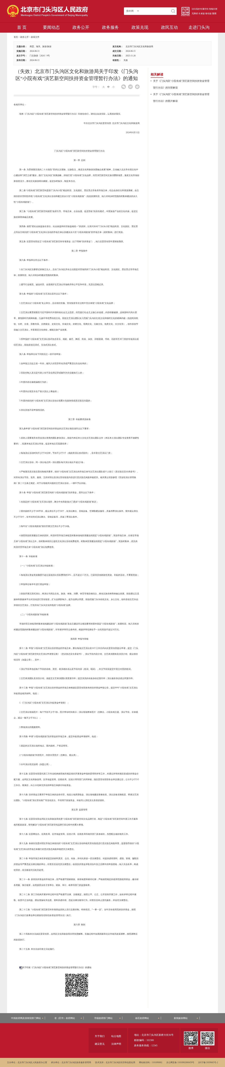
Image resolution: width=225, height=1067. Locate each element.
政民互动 (169, 27)
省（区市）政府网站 (64, 1018)
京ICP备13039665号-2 (208, 1062)
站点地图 (116, 1036)
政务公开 (80, 27)
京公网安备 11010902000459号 (180, 1062)
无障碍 (195, 13)
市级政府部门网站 (103, 1018)
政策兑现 (139, 27)
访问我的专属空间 (200, 9)
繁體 (214, 13)
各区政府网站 (142, 1018)
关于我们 (100, 1036)
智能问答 (213, 9)
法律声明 (116, 1044)
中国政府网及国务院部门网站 (26, 1018)
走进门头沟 (199, 27)
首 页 (22, 27)
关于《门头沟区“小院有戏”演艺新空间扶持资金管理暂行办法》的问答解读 (181, 84)
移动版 (208, 13)
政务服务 (110, 27)
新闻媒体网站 (181, 1018)
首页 (16, 37)
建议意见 (100, 1044)
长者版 (201, 13)
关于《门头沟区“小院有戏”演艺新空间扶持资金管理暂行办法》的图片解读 (181, 97)
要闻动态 (51, 27)
